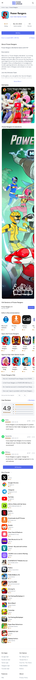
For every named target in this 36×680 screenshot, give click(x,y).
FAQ (2, 677)
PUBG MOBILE (23, 665)
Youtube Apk (5, 668)
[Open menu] (2, 3)
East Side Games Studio (18, 17)
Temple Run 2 (23, 660)
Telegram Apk (5, 665)
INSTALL (18, 33)
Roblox (21, 668)
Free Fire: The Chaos (25, 663)
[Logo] (17, 3)
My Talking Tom (24, 657)
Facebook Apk (5, 660)
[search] (33, 3)
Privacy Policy (23, 677)
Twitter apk (4, 663)
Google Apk (5, 657)
